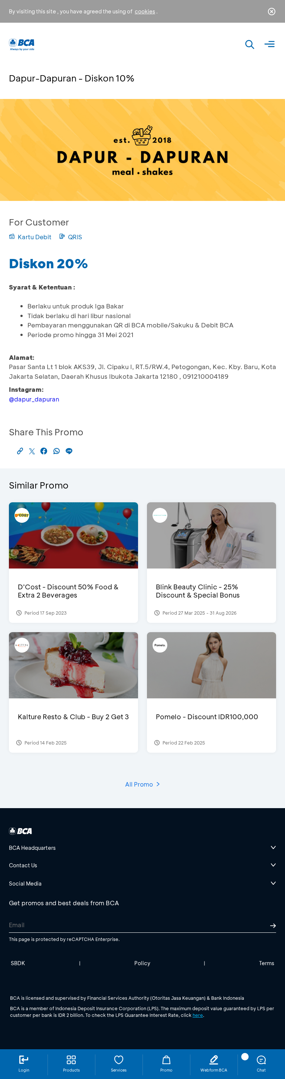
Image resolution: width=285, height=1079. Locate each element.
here (198, 1015)
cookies (145, 11)
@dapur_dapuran (34, 399)
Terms (266, 963)
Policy (142, 963)
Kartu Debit (35, 237)
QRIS (75, 237)
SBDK (18, 963)
